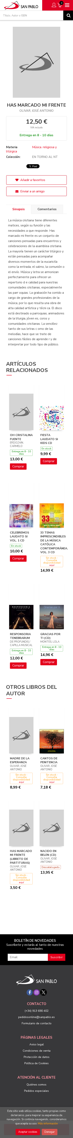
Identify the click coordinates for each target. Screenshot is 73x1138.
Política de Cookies (36, 1063)
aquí (51, 565)
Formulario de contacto (37, 1023)
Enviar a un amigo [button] (32, 191)
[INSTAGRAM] (36, 992)
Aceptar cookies (27, 1132)
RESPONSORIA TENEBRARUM (20, 636)
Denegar (49, 1132)
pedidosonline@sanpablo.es (36, 1017)
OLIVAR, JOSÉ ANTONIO (36, 111)
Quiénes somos (36, 1085)
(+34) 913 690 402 (36, 1011)
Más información (48, 1123)
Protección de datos (36, 1057)
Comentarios (47, 209)
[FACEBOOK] (30, 992)
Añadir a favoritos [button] (32, 180)
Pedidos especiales (36, 1091)
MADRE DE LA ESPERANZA (19, 760)
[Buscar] (68, 15)
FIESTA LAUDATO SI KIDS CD (49, 439)
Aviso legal (36, 1044)
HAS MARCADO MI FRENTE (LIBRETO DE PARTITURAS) (21, 857)
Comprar (18, 466)
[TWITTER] (43, 992)
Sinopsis (18, 209)
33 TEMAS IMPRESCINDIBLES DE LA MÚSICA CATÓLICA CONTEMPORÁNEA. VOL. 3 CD (54, 542)
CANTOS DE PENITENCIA (48, 760)
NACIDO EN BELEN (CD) (48, 853)
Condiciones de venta (36, 1051)
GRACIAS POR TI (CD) (50, 636)
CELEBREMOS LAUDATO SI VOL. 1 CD (19, 536)
